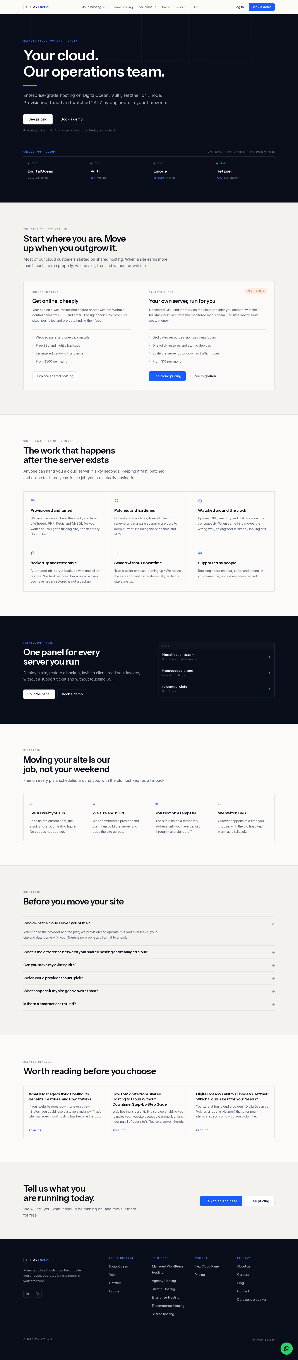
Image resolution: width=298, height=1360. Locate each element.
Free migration (204, 376)
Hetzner (115, 1283)
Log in (239, 7)
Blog (196, 7)
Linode (114, 1291)
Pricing (181, 7)
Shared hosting (122, 7)
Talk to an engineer (221, 1201)
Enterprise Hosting (166, 1297)
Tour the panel (39, 694)
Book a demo (262, 7)
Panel (166, 7)
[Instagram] (38, 1294)
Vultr (112, 1275)
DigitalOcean (118, 1266)
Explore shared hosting (55, 376)
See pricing (38, 119)
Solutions (145, 7)
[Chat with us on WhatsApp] (287, 1349)
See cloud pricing (167, 376)
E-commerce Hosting (168, 1306)
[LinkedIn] (27, 1294)
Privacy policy (263, 1340)
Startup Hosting (163, 1289)
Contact (243, 1291)
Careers (243, 1275)
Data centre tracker (251, 1299)
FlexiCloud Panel (207, 1266)
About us (243, 1266)
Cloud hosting (91, 7)
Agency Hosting (164, 1281)
